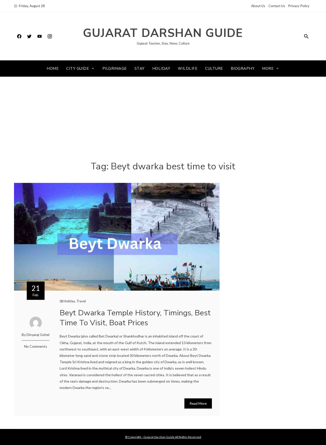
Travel (81, 301)
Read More (198, 403)
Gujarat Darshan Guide (163, 33)
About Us (258, 6)
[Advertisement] (163, 122)
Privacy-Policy (298, 6)
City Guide (77, 68)
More (268, 68)
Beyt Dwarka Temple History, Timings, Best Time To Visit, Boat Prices (135, 318)
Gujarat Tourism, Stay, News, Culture (163, 43)
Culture (214, 68)
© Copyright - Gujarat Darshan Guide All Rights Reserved (163, 437)
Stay (139, 68)
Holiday (161, 68)
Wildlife (187, 68)
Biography (243, 68)
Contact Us (276, 6)
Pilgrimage (114, 68)
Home (53, 68)
